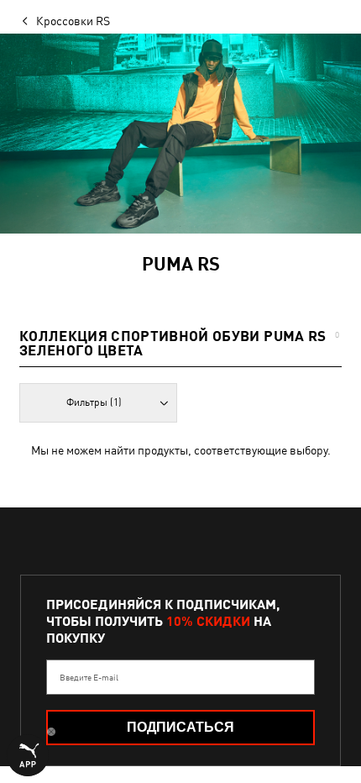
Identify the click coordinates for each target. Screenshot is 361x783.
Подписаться (180, 727)
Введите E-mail (89, 677)
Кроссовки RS (73, 21)
